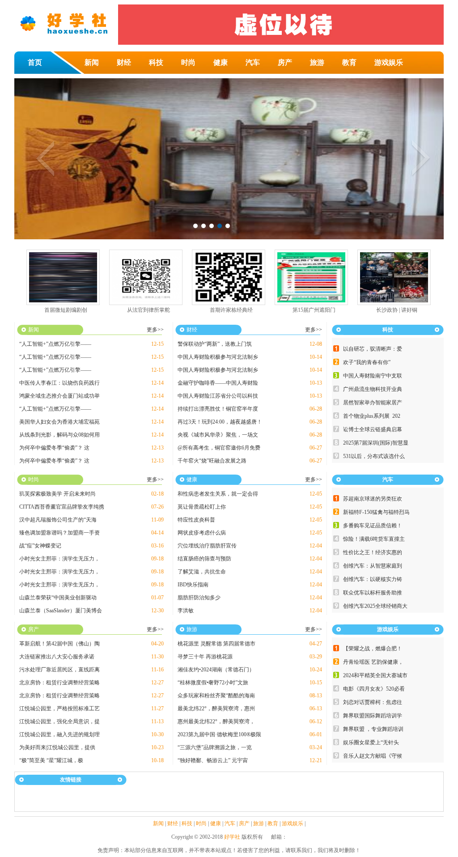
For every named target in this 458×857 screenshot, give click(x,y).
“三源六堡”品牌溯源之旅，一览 (215, 747)
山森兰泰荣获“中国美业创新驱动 (58, 597)
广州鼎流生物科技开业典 (372, 389)
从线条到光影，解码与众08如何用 (59, 435)
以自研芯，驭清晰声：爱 (372, 349)
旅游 (317, 62)
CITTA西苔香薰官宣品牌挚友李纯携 (61, 507)
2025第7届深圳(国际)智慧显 (375, 443)
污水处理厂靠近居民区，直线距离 (59, 669)
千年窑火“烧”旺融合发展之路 (212, 461)
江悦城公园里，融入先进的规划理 (59, 734)
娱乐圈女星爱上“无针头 (371, 742)
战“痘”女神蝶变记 (40, 546)
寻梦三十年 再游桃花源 (205, 656)
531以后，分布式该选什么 (374, 456)
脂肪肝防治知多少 (199, 597)
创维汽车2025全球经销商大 (375, 606)
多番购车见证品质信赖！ (372, 525)
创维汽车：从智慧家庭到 (372, 566)
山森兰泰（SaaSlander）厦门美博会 (60, 610)
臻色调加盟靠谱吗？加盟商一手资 (59, 533)
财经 (124, 62)
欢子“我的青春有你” (366, 362)
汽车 (253, 62)
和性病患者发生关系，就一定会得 (218, 494)
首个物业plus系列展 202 (371, 416)
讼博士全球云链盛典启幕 (372, 429)
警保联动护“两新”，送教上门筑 (215, 344)
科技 (156, 62)
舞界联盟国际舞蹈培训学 (372, 716)
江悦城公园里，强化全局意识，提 (59, 721)
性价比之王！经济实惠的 (372, 552)
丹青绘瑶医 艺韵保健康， (373, 662)
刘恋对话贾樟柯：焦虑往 (372, 702)
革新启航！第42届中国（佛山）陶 (59, 644)
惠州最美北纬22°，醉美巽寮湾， (216, 721)
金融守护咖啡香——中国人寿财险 (218, 383)
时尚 (188, 62)
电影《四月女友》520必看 (374, 689)
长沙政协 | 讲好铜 (396, 310)
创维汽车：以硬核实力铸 (372, 579)
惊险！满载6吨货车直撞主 (374, 539)
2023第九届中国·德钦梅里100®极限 (219, 734)
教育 (349, 62)
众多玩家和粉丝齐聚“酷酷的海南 (216, 695)
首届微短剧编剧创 (65, 310)
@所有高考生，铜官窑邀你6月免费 (219, 448)
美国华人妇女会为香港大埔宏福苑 (59, 422)
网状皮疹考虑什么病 (202, 533)
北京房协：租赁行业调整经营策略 (59, 682)
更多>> (155, 330)
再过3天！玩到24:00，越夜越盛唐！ (220, 422)
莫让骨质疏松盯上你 (202, 507)
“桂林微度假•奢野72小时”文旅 (213, 682)
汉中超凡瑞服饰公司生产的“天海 (58, 520)
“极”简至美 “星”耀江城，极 (51, 760)
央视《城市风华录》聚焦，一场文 (218, 435)
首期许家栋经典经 (231, 310)
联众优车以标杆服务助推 (372, 593)
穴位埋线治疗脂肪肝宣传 (207, 546)
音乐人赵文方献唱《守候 (372, 756)
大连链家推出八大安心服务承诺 (56, 656)
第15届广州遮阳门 (314, 310)
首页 (35, 62)
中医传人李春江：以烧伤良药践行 (59, 383)
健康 (220, 62)
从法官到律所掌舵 (148, 310)
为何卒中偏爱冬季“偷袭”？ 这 (54, 448)
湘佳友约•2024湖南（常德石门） (216, 669)
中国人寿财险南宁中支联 (372, 376)
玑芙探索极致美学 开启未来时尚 (57, 494)
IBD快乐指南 (193, 584)
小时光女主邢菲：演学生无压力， (59, 559)
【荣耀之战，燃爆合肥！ (372, 648)
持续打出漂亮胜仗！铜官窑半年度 (218, 409)
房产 (285, 62)
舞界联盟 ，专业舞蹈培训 (373, 729)
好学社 (232, 837)
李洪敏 (186, 610)
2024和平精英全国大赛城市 (375, 675)
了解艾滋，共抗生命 (202, 572)
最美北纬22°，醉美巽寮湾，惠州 (216, 708)
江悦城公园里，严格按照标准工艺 (59, 708)
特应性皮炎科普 (196, 520)
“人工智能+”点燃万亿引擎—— (55, 344)
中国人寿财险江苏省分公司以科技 (218, 396)
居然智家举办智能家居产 (372, 402)
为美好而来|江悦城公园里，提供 (57, 747)
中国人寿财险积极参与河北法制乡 (218, 357)
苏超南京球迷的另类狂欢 (372, 499)
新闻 (92, 62)
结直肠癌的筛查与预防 (204, 559)
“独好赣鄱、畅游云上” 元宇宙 (213, 760)
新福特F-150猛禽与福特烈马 (376, 512)
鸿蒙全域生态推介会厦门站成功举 (59, 396)
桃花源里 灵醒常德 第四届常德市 (216, 644)
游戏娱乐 (388, 62)
